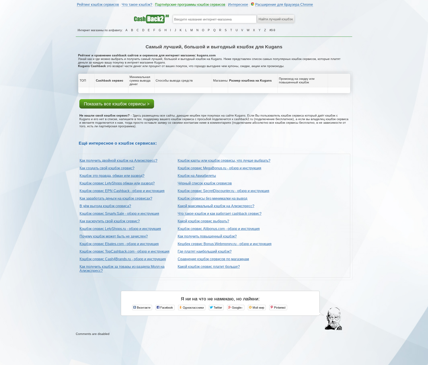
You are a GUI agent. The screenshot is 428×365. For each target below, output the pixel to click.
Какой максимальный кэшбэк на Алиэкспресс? (216, 206)
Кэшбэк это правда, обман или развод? (112, 176)
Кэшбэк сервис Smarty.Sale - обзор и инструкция (119, 213)
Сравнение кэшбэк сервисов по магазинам (213, 259)
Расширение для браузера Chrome (284, 4)
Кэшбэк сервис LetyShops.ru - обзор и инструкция (120, 229)
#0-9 (272, 30)
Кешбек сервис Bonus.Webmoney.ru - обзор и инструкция (225, 244)
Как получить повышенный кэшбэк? (207, 236)
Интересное (238, 4)
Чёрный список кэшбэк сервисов (205, 183)
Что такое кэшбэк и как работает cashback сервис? (219, 213)
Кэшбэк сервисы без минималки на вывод (212, 198)
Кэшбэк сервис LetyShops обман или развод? (117, 183)
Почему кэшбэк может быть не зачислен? (114, 236)
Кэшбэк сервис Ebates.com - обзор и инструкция (119, 244)
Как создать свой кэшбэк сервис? (107, 168)
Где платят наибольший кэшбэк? (205, 251)
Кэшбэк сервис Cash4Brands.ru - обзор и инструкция (123, 259)
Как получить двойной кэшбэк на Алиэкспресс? (118, 160)
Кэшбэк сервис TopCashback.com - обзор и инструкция (124, 251)
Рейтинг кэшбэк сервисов (98, 4)
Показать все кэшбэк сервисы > (117, 103)
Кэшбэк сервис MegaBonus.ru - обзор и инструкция (219, 168)
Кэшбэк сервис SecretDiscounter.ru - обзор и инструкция (223, 191)
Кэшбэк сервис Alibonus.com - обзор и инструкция (219, 229)
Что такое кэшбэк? (137, 4)
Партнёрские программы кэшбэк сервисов (190, 4)
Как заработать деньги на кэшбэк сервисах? (116, 198)
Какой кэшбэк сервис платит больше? (209, 267)
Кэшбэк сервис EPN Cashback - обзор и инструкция (122, 191)
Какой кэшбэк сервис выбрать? (203, 221)
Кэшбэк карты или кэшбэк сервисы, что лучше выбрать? (224, 160)
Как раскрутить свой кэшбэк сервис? (110, 221)
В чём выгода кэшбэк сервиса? (105, 206)
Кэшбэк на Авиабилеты (197, 176)
